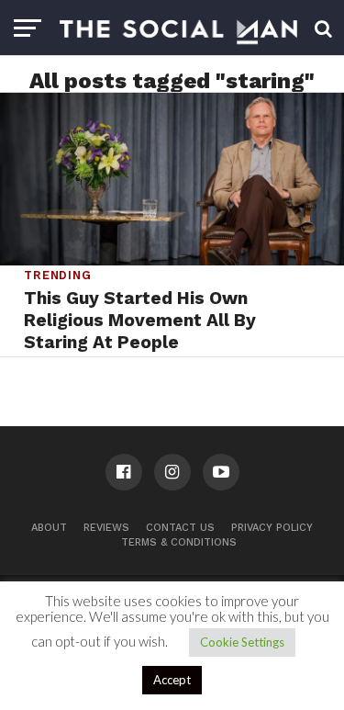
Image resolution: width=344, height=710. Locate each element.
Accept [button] (172, 679)
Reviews (106, 528)
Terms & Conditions (179, 542)
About (49, 528)
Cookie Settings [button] (242, 642)
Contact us (180, 528)
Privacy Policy (272, 528)
